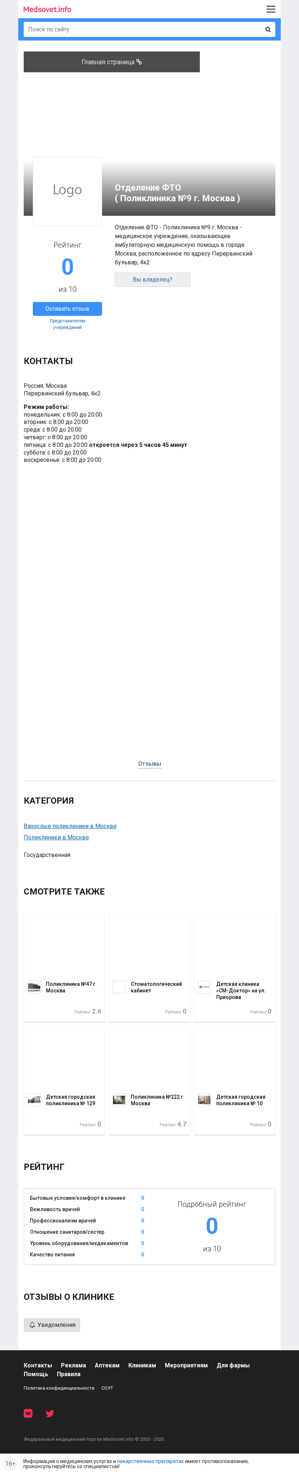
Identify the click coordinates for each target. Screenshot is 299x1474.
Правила (69, 1374)
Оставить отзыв (67, 308)
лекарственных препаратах (150, 1461)
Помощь (36, 1374)
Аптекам (107, 1365)
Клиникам (142, 1365)
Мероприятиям (186, 1365)
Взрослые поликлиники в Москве (70, 826)
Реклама (73, 1365)
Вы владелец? (152, 279)
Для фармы (233, 1365)
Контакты (38, 1365)
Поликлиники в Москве (56, 837)
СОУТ (107, 1388)
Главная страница (108, 62)
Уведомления (55, 1324)
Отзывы (149, 763)
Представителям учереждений (67, 324)
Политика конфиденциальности (59, 1388)
